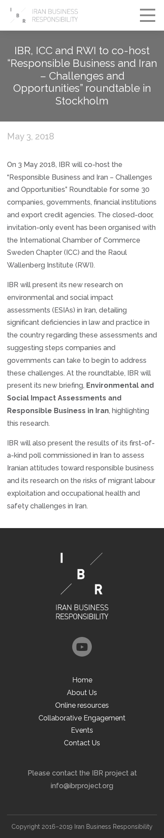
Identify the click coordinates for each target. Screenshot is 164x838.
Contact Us (82, 743)
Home (82, 680)
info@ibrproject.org (82, 786)
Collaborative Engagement (82, 718)
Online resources (82, 705)
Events (82, 730)
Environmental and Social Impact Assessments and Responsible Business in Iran (80, 398)
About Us (82, 692)
